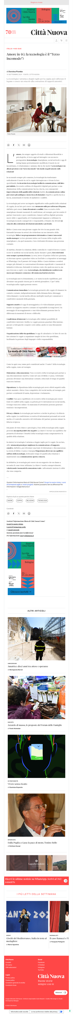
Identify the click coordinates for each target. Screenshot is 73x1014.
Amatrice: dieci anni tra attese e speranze (28, 666)
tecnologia (42, 501)
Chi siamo (9, 965)
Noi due (17, 49)
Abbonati (58, 992)
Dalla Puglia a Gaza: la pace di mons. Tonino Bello (32, 843)
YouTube (41, 970)
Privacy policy (10, 978)
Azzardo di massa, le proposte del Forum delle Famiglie (35, 725)
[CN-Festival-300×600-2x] (21, 568)
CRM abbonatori (11, 967)
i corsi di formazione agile (16, 527)
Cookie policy (10, 980)
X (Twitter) (41, 965)
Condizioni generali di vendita (15, 983)
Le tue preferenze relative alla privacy (44, 1012)
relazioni (30, 501)
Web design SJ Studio (56, 999)
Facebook (41, 962)
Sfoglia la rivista (36, 2)
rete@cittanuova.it (27, 536)
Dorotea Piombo (16, 71)
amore (9, 501)
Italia (9, 49)
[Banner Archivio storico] (36, 352)
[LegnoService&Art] (36, 863)
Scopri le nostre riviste (52, 482)
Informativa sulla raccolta (19, 1012)
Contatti (8, 962)
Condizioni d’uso (11, 985)
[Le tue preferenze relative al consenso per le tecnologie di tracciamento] (70, 1011)
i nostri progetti (27, 485)
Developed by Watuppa (12, 1001)
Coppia (19, 501)
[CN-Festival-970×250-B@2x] (36, 15)
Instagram (41, 967)
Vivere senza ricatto (17, 784)
